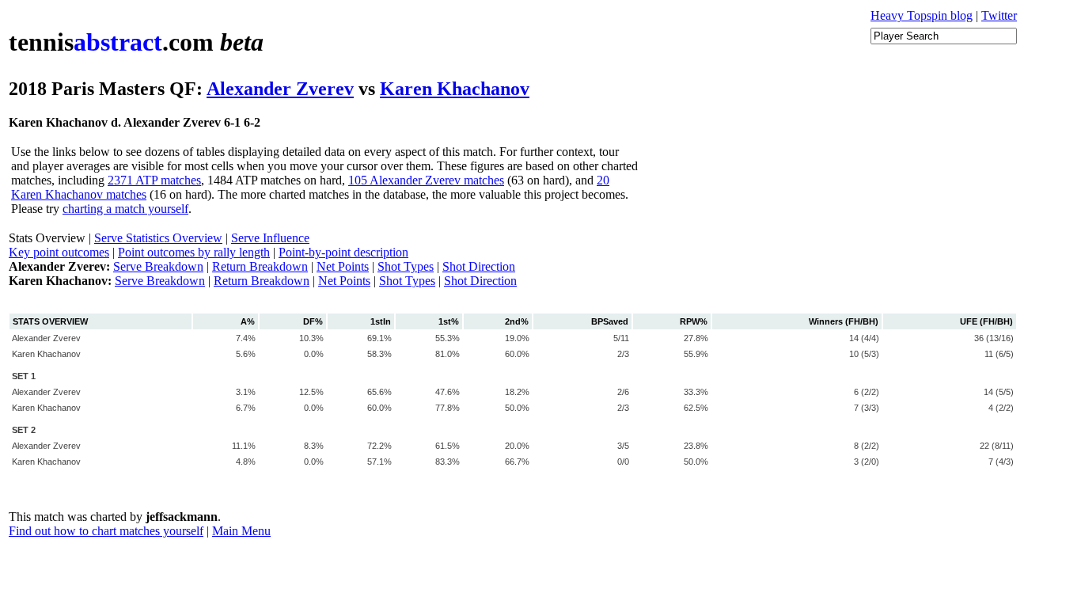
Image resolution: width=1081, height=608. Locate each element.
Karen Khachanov (454, 88)
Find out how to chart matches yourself (106, 531)
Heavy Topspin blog (921, 15)
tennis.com (136, 42)
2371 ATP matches (154, 180)
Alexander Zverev (280, 88)
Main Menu (241, 531)
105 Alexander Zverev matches (426, 180)
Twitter (999, 15)
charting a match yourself (125, 208)
